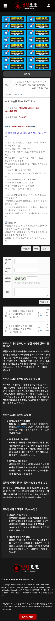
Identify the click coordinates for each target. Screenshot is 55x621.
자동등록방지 (8, 280)
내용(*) (8, 292)
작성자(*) (8, 261)
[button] (5, 6)
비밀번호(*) (8, 270)
